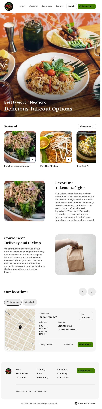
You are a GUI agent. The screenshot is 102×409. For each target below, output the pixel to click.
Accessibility (40, 391)
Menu (22, 6)
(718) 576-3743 (65, 326)
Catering (33, 6)
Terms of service (23, 391)
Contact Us (63, 377)
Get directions (86, 316)
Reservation (22, 373)
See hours (68, 344)
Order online (85, 344)
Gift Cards (21, 377)
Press (39, 373)
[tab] (13, 302)
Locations (47, 6)
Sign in (71, 6)
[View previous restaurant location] (83, 292)
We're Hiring (42, 377)
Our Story (62, 373)
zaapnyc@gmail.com (67, 329)
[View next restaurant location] (92, 292)
